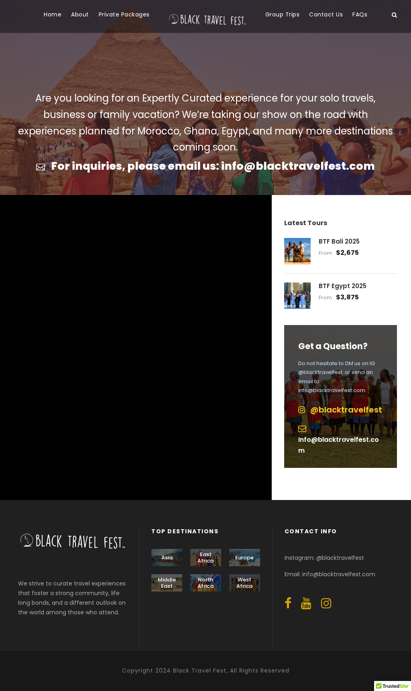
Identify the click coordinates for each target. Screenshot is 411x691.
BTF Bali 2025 (339, 241)
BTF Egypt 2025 (342, 286)
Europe (244, 557)
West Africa (244, 583)
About (80, 14)
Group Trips (282, 14)
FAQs (359, 14)
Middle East (167, 583)
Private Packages (124, 14)
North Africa (205, 583)
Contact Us (326, 14)
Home (52, 14)
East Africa (205, 558)
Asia (167, 557)
